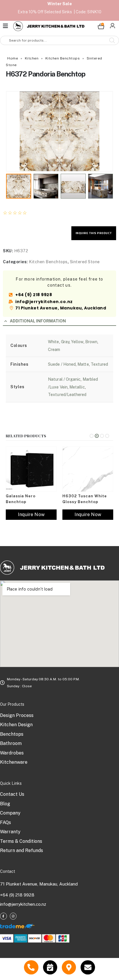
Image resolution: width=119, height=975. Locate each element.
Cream (54, 349)
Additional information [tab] (38, 321)
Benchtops (11, 734)
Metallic (77, 387)
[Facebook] (3, 916)
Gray (65, 341)
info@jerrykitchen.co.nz (23, 904)
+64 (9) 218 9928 (17, 894)
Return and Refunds (21, 850)
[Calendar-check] (50, 967)
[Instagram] (13, 916)
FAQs (5, 822)
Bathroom (11, 743)
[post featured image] (31, 469)
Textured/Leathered (67, 394)
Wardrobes (12, 753)
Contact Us (12, 794)
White (53, 341)
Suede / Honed (62, 364)
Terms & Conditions (21, 841)
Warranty (10, 831)
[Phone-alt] (31, 967)
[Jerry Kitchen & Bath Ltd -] (49, 26)
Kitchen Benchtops (62, 58)
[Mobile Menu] (7, 26)
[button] (13, 131)
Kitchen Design (16, 724)
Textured (99, 364)
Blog (5, 803)
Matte (83, 364)
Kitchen (32, 58)
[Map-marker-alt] (69, 967)
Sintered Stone (85, 261)
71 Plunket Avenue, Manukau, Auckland (39, 883)
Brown (91, 341)
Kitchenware (13, 762)
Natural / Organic (64, 379)
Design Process (17, 715)
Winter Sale (59, 3)
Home (12, 58)
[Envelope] (88, 967)
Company (10, 813)
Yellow (77, 341)
